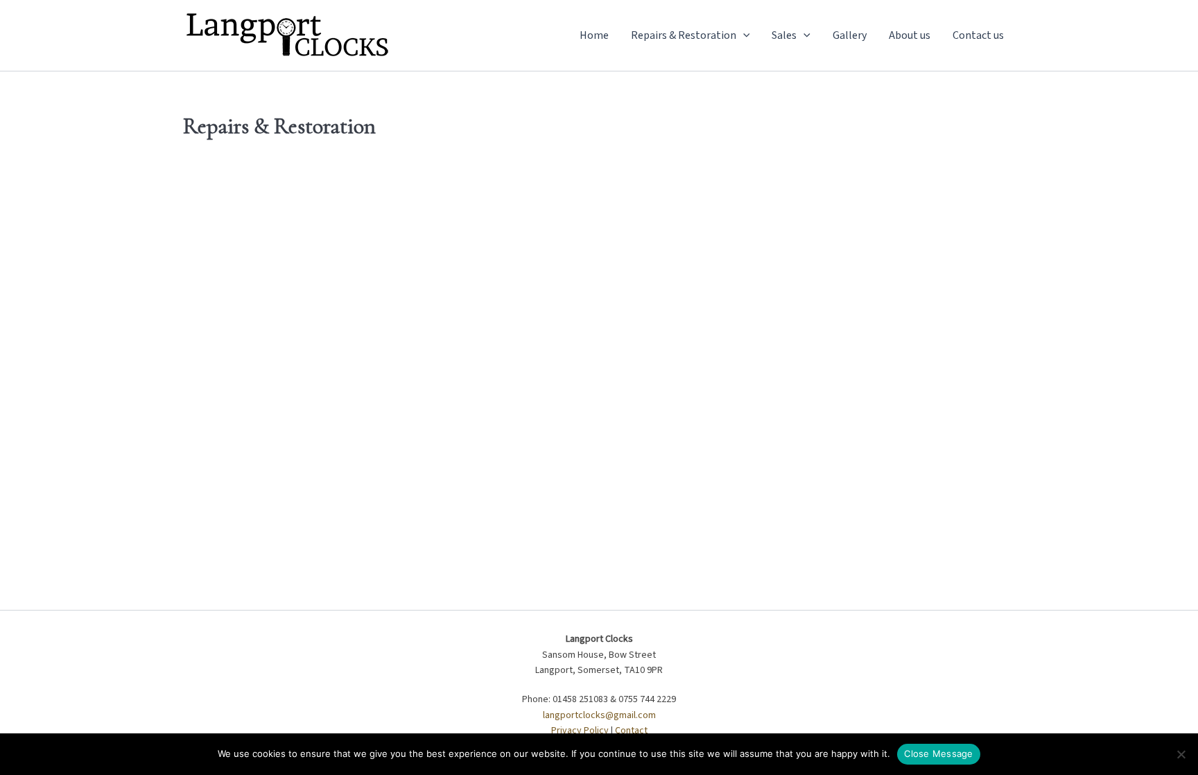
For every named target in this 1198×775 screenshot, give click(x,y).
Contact (631, 731)
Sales (784, 35)
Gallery (850, 35)
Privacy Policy (580, 731)
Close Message (938, 753)
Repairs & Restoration (683, 35)
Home (594, 35)
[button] (743, 35)
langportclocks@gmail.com (599, 715)
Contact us (978, 35)
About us (909, 35)
